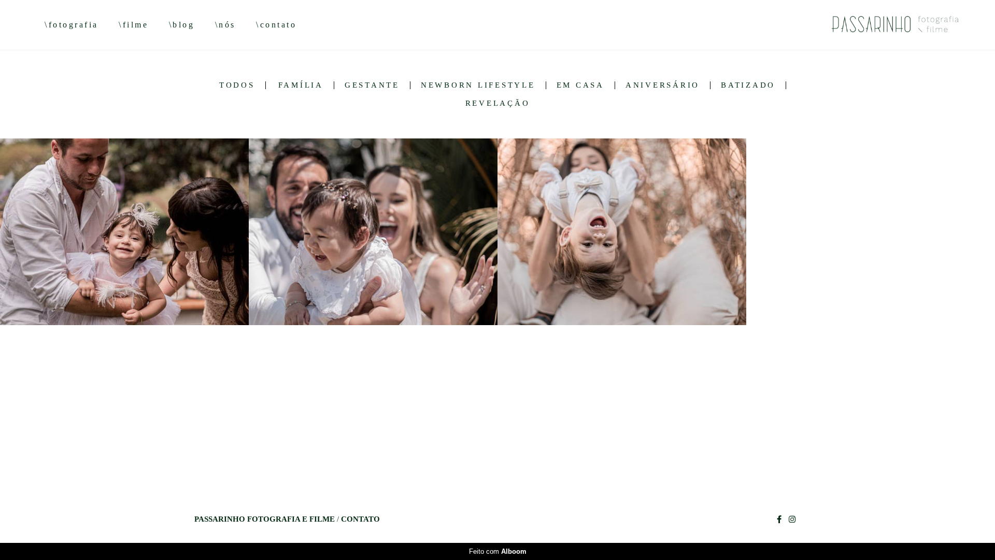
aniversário (663, 85)
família (300, 85)
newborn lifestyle (478, 85)
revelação (497, 103)
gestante (372, 85)
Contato (360, 519)
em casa (580, 85)
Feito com (498, 551)
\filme (133, 24)
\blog (182, 24)
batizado (748, 85)
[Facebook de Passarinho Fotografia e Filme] (779, 519)
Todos (237, 85)
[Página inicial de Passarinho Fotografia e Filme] (879, 24)
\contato (276, 24)
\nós (225, 24)
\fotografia (71, 24)
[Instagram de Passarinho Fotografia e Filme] (792, 519)
